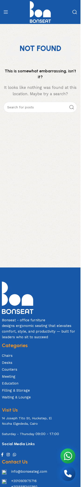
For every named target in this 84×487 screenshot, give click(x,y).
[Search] (74, 12)
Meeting (8, 376)
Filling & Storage (16, 390)
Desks (7, 363)
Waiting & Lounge (16, 397)
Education (10, 383)
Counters (9, 369)
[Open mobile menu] (5, 12)
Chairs (7, 355)
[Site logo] (40, 12)
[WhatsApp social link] (14, 455)
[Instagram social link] (8, 455)
